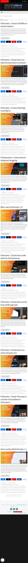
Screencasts (16, 46)
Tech (21, 53)
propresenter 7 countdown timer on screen (10, 440)
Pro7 (21, 50)
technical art (9, 102)
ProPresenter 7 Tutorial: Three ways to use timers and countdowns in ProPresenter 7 (14, 399)
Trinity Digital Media (19, 54)
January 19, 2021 (11, 192)
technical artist (4, 54)
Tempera (20, 513)
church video (22, 48)
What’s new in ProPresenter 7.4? (12, 207)
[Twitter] (25, 1)
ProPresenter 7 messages (11, 343)
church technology (16, 48)
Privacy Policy (9, 511)
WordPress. (25, 513)
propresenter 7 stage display (19, 149)
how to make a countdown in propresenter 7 (16, 437)
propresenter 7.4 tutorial (5, 53)
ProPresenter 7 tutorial (11, 51)
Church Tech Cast (10, 48)
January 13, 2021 (11, 240)
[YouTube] (23, 1)
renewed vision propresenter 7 (13, 248)
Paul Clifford (17, 50)
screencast (18, 53)
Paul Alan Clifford (11, 50)
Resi (7, 490)
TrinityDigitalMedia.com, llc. (22, 504)
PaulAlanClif (4, 45)
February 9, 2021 (11, 45)
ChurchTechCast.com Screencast (7, 46)
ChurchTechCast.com (4, 50)
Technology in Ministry (12, 54)
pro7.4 (21, 147)
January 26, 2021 (11, 143)
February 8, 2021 (11, 95)
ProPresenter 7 (3, 51)
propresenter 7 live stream (11, 489)
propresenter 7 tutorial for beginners (16, 198)
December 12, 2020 (11, 383)
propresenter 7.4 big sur (19, 51)
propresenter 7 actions (16, 389)
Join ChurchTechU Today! (5, 1)
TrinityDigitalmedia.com (5, 56)
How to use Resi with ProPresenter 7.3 (13, 449)
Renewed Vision (13, 53)
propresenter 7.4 (12, 150)
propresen (24, 293)
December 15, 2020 (11, 337)
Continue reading (5, 38)
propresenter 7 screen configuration (7, 149)
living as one (10, 487)
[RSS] (26, 1)
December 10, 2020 (11, 433)
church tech (4, 48)
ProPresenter (3, 101)
